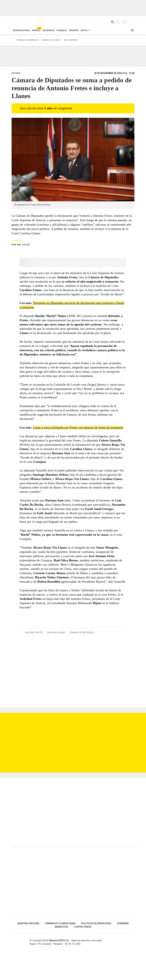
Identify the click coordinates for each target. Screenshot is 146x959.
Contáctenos (82, 927)
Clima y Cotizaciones (106, 21)
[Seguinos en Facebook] (121, 941)
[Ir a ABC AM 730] (107, 30)
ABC (18, 21)
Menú (132, 22)
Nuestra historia (28, 923)
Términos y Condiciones (60, 923)
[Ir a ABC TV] (97, 30)
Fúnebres (123, 923)
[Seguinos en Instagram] (133, 941)
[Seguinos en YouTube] (129, 941)
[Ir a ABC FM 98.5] (121, 30)
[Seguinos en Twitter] (125, 941)
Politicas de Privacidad (96, 923)
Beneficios (61, 927)
